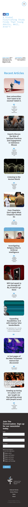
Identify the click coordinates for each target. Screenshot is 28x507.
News (14, 494)
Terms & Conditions (12, 500)
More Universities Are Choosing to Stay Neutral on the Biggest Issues (7, 60)
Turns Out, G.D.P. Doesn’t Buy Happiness (20, 59)
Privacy (18, 500)
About (14, 496)
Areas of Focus (14, 492)
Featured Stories (14, 490)
